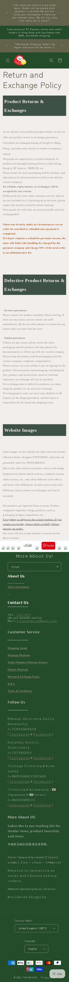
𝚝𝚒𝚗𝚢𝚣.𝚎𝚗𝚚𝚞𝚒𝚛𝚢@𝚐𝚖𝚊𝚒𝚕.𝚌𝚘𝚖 (37, 620)
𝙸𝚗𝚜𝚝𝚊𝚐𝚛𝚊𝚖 (20, 734)
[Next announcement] (62, 13)
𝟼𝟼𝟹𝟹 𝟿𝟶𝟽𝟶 (24, 614)
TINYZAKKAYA (29, 977)
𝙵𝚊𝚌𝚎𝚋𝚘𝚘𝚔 (42, 734)
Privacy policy (48, 977)
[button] (7, 60)
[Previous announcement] (7, 13)
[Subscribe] (57, 566)
